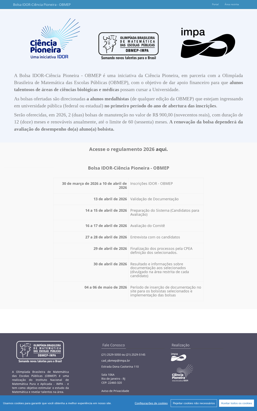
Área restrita (232, 4)
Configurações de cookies (151, 403)
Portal (215, 4)
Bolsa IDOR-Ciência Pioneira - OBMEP (32, 4)
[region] (128, 403)
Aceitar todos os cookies (236, 403)
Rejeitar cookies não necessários (194, 403)
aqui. (162, 149)
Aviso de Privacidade (115, 391)
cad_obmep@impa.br (115, 360)
